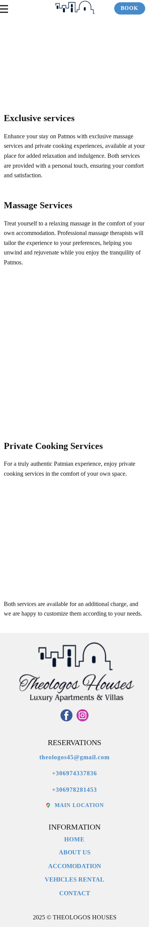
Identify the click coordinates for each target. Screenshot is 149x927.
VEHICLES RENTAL (74, 879)
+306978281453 (74, 789)
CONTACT (74, 893)
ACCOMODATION (74, 866)
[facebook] (66, 715)
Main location (78, 805)
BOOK (129, 8)
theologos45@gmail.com (74, 757)
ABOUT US (75, 852)
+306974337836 (74, 773)
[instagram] (82, 715)
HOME (74, 839)
